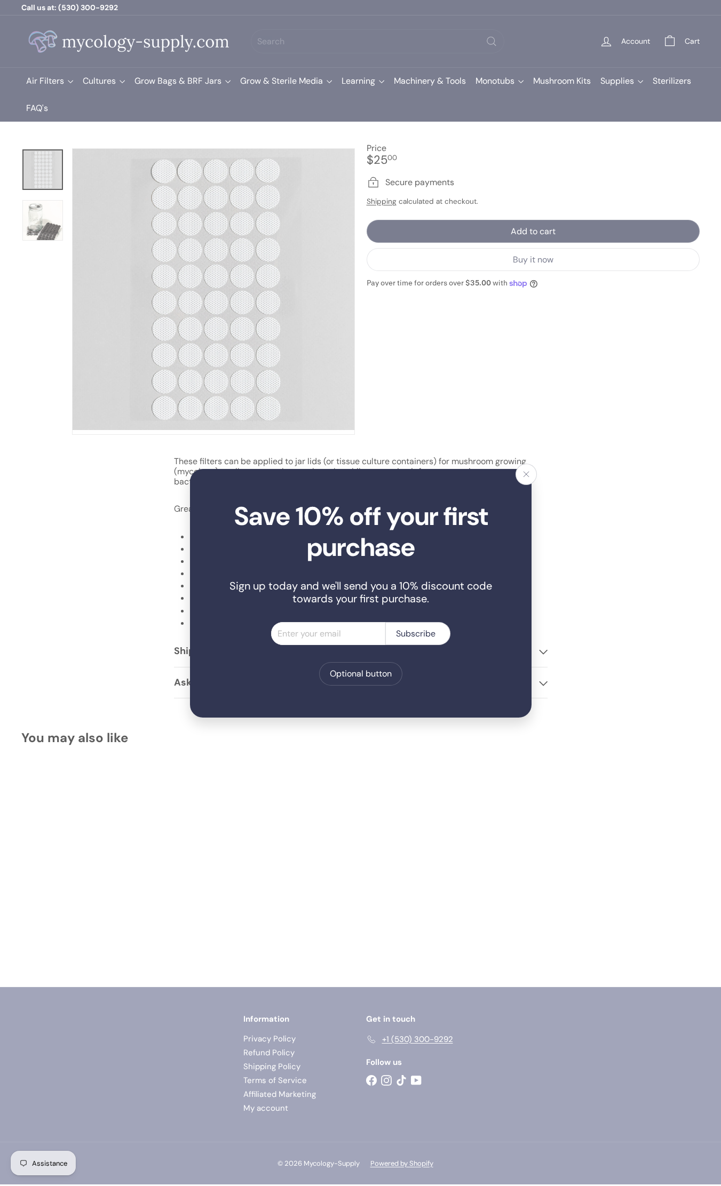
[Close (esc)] (526, 474)
